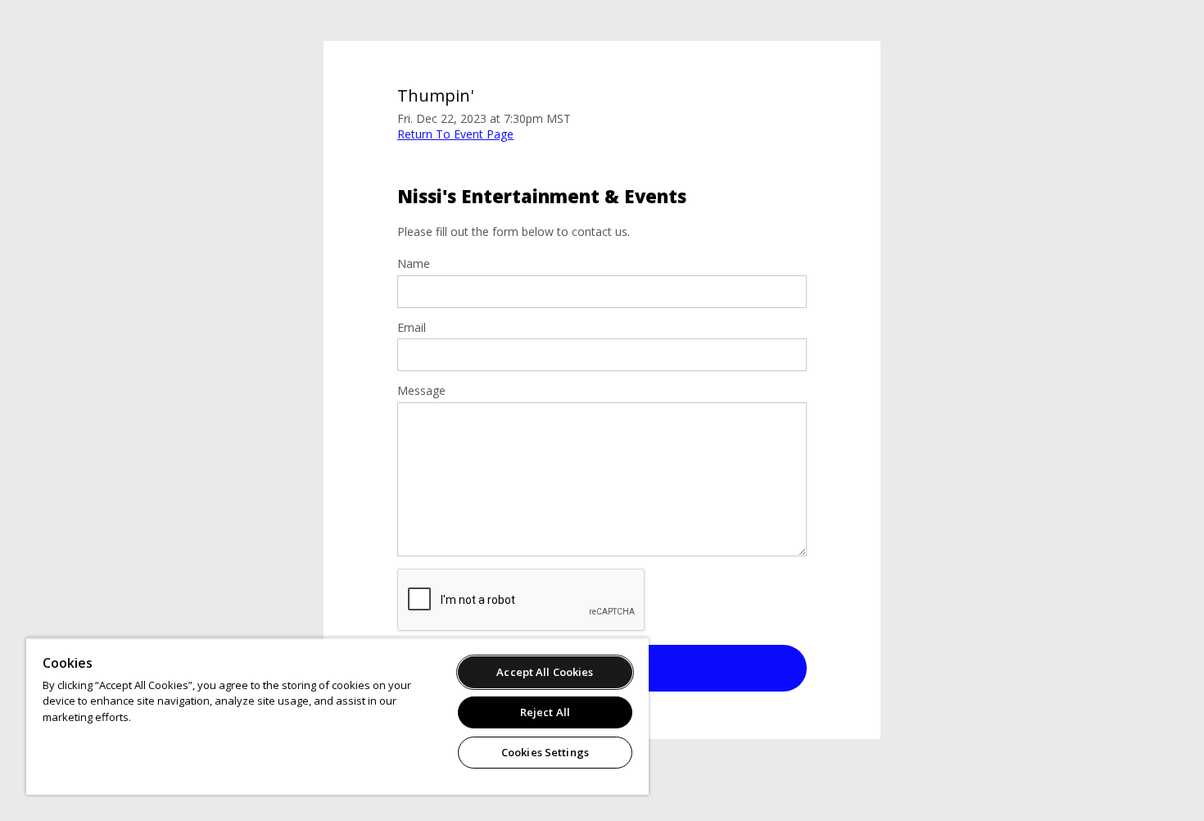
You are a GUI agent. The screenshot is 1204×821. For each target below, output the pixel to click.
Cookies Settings (545, 752)
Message (421, 390)
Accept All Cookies (544, 672)
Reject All (545, 712)
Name (413, 263)
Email (411, 327)
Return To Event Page (455, 134)
